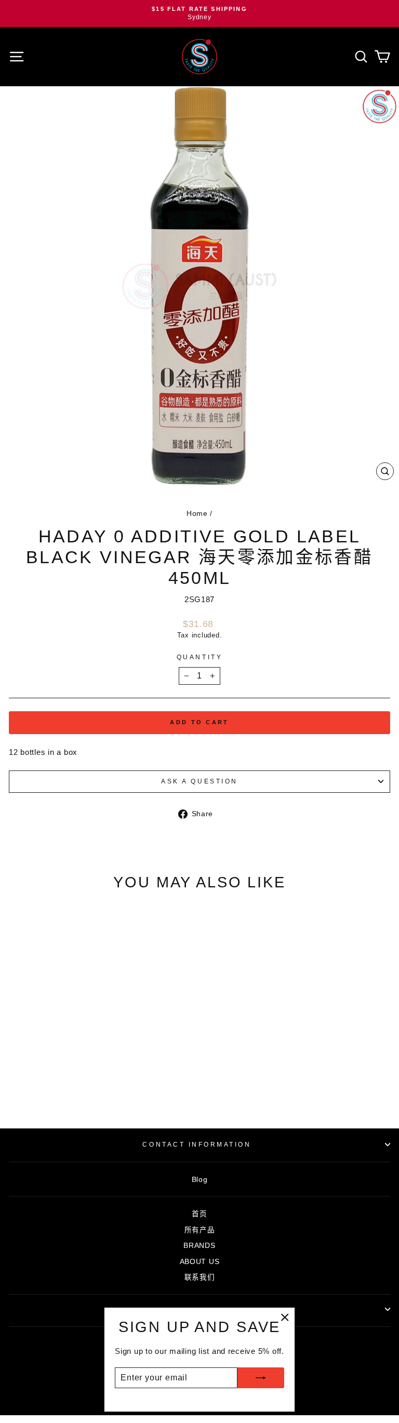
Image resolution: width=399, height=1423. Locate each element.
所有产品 (199, 1230)
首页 (199, 1214)
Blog (200, 1179)
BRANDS (199, 1245)
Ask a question (199, 781)
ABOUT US (200, 1262)
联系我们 (199, 1277)
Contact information (196, 1144)
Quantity (199, 657)
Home (197, 513)
